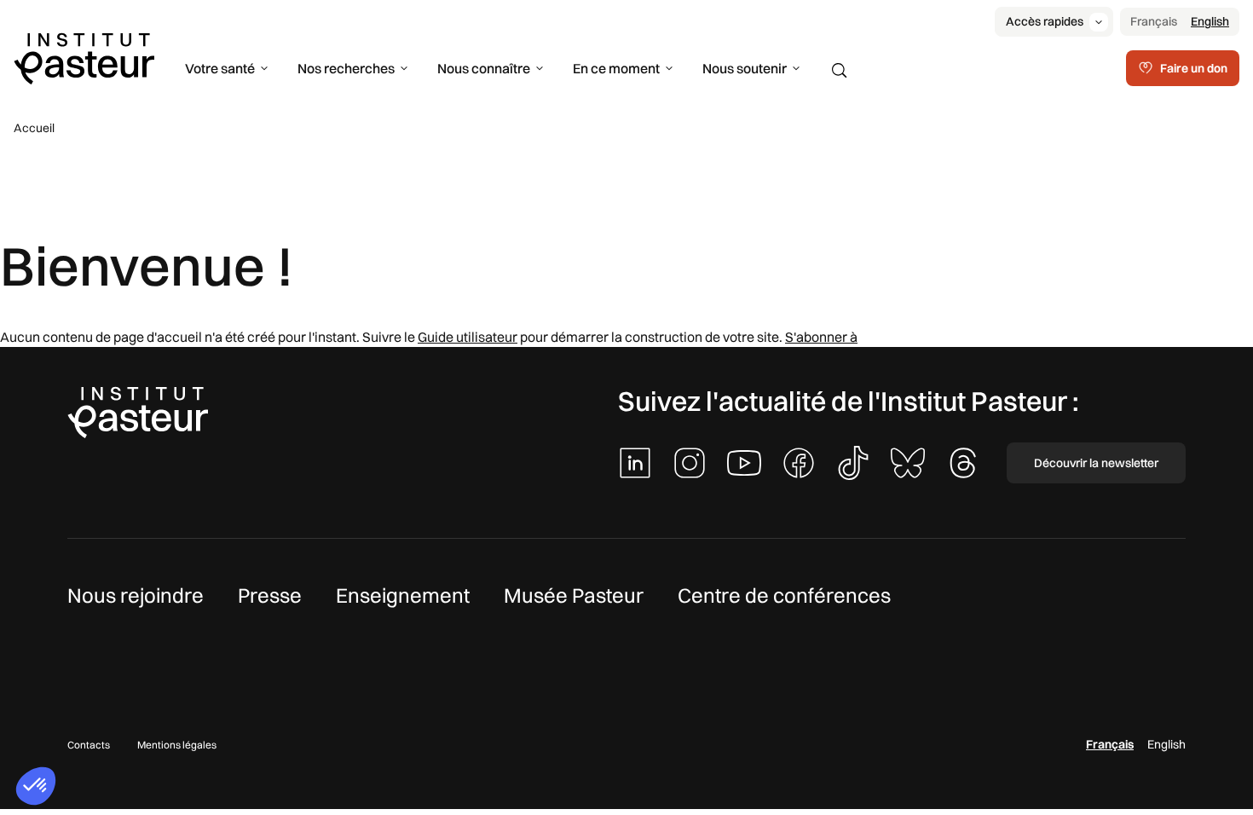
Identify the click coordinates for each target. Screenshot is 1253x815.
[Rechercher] (839, 70)
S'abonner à (821, 336)
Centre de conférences (784, 595)
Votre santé (220, 68)
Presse (270, 595)
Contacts (88, 744)
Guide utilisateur (467, 336)
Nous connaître (483, 68)
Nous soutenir (744, 68)
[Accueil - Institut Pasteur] (84, 57)
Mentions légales (177, 744)
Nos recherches (346, 68)
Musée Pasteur (574, 595)
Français (1153, 21)
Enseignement (403, 595)
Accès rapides (1044, 21)
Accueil (34, 128)
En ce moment (616, 68)
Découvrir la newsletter (1096, 463)
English (1210, 21)
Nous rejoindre (135, 595)
